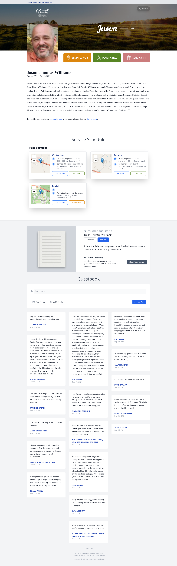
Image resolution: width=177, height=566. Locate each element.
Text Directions (60, 173)
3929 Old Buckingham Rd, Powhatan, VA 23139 (67, 196)
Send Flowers (76, 203)
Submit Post (139, 302)
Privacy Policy (81, 555)
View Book (90, 240)
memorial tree (56, 118)
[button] (40, 160)
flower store (92, 118)
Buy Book (103, 240)
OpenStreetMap (91, 559)
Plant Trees (76, 173)
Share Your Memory (137, 262)
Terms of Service (95, 555)
